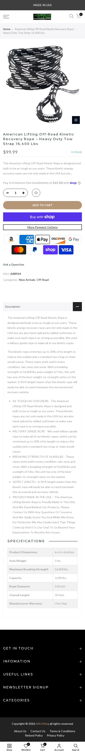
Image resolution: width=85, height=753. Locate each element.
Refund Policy (34, 735)
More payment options (42, 227)
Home (6, 29)
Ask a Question (13, 264)
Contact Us (38, 731)
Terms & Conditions (62, 731)
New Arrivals (27, 279)
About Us (20, 731)
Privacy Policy (55, 735)
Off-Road (43, 279)
